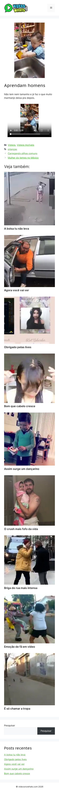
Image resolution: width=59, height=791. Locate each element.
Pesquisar (9, 725)
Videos (12, 145)
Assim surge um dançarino (18, 768)
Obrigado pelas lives (15, 759)
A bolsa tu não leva (14, 754)
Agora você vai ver (14, 764)
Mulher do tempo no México (23, 157)
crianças (12, 149)
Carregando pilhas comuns (22, 153)
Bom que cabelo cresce (17, 773)
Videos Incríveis (25, 145)
